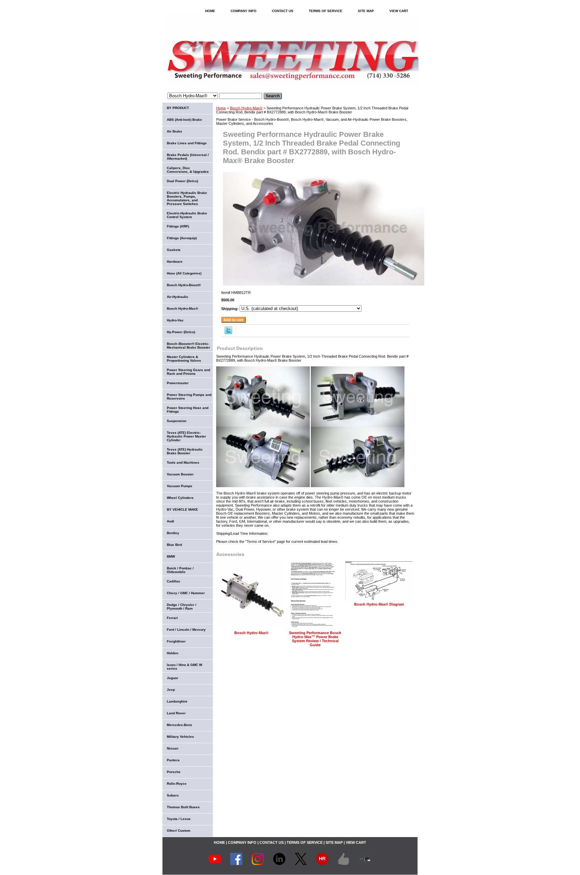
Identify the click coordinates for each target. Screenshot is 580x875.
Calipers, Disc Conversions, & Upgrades (188, 169)
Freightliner (176, 641)
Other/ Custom (178, 830)
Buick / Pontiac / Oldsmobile (180, 570)
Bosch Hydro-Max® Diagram (379, 604)
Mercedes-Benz (179, 725)
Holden (172, 653)
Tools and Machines (183, 462)
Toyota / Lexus (179, 819)
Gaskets (174, 250)
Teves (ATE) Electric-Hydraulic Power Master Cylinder (186, 436)
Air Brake (174, 131)
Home (221, 108)
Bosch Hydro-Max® (246, 108)
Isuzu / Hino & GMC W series (184, 666)
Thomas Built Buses (183, 807)
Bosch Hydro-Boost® (184, 285)
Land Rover (176, 713)
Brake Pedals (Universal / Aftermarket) (188, 156)
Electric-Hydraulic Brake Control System (187, 215)
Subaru (173, 795)
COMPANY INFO (243, 11)
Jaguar (172, 678)
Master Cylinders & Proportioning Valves (184, 358)
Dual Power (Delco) (182, 181)
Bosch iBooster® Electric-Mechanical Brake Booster (188, 345)
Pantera (173, 760)
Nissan (172, 748)
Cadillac (173, 581)
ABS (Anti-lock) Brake (184, 119)
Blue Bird (174, 545)
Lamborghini (177, 701)
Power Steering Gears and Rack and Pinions (188, 371)
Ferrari (172, 618)
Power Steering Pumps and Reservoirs (189, 396)
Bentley (173, 533)
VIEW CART (398, 11)
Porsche (174, 772)
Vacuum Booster (180, 474)
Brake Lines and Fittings (187, 143)
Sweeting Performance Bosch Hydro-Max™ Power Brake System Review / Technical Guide (315, 639)
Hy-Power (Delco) (181, 332)
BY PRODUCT (178, 108)
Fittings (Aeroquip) (182, 238)
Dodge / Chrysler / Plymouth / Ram (181, 606)
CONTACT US (282, 11)
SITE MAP (366, 11)
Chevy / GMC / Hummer (186, 593)
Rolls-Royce (177, 783)
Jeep (171, 689)
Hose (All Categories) (184, 273)
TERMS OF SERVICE (325, 11)
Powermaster (178, 383)
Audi (170, 521)
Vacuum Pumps (179, 486)
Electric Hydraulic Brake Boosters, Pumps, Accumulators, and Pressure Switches (187, 198)
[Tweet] (228, 333)
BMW (171, 556)
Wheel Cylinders (180, 498)
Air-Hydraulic (177, 297)
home (210, 11)
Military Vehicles (180, 736)
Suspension (176, 421)
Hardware (175, 261)
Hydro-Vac (175, 320)
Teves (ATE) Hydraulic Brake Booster (185, 451)
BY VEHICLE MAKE (182, 509)
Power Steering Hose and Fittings (187, 409)
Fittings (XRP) (178, 226)
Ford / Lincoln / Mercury (186, 629)
